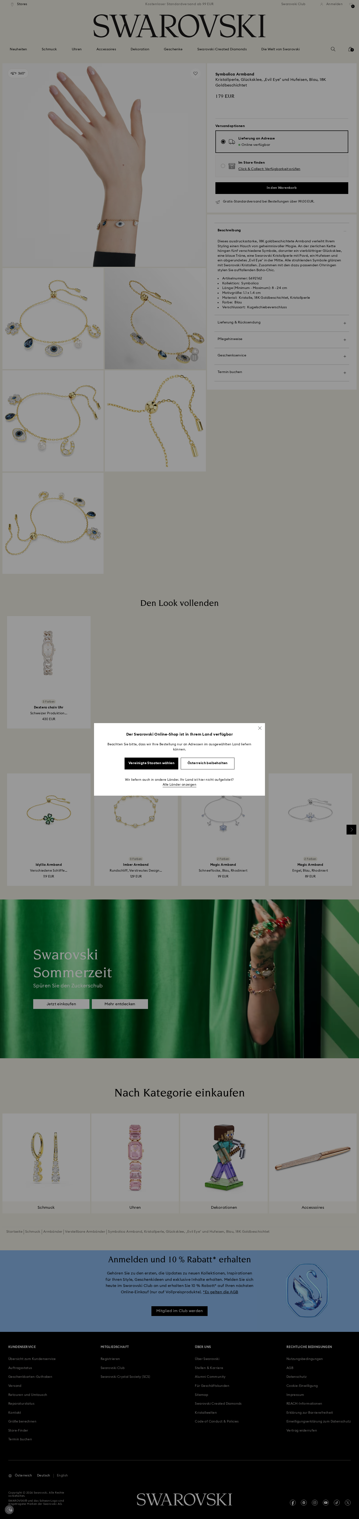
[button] (260, 728)
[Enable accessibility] (9, 1509)
